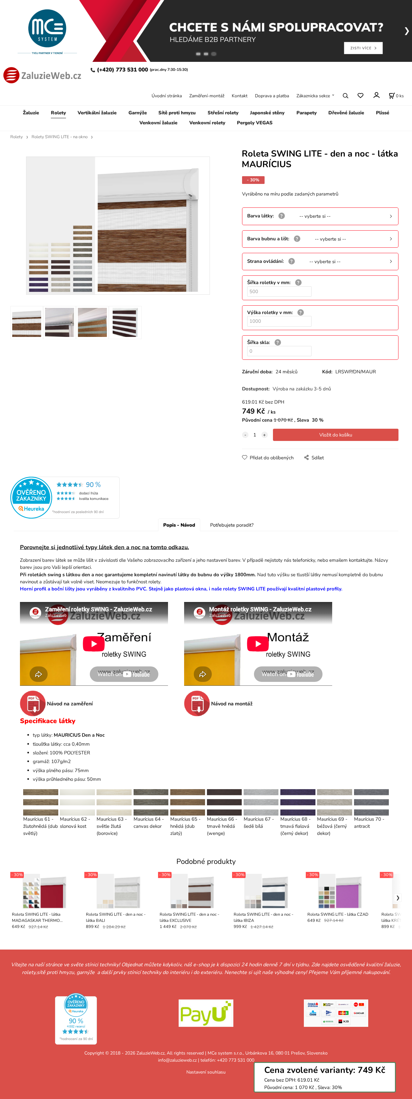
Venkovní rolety (207, 122)
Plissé (382, 113)
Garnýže (137, 113)
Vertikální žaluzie (97, 113)
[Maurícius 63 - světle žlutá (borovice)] (114, 802)
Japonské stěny (267, 113)
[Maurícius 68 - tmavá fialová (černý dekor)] (297, 802)
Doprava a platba (272, 95)
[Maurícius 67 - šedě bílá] (261, 802)
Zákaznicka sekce (313, 95)
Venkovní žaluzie (158, 122)
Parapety (306, 113)
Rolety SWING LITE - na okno (60, 137)
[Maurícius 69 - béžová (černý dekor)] (334, 802)
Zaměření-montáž (206, 95)
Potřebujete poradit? (232, 525)
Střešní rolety (223, 113)
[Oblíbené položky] (360, 95)
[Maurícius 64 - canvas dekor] (151, 802)
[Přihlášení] (376, 95)
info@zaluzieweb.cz (177, 1060)
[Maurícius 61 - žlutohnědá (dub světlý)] (40, 802)
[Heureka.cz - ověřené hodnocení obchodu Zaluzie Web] (65, 497)
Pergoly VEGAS (255, 122)
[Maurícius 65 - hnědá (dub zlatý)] (187, 802)
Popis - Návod (179, 525)
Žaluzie (31, 113)
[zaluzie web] (41, 75)
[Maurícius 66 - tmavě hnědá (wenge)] (224, 802)
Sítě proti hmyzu (177, 113)
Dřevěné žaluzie (346, 113)
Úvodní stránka (167, 95)
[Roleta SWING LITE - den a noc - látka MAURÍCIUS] (118, 225)
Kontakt (240, 95)
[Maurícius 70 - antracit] (371, 802)
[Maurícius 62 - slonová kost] (77, 802)
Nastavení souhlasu (206, 1072)
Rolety (58, 113)
